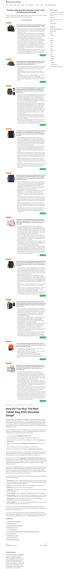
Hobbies (52, 56)
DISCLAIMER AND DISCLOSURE (50, 5)
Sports (51, 54)
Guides (22, 5)
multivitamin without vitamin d (57, 12)
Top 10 (26, 5)
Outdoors (53, 58)
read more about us (32, 515)
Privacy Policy (53, 31)
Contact (52, 35)
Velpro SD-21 (53, 17)
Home (7, 5)
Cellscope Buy (53, 23)
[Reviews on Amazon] (11, 270)
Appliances (52, 50)
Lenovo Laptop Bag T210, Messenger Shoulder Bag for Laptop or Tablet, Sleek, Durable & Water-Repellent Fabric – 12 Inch (30, 25)
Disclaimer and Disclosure (56, 29)
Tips (51, 52)
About (51, 33)
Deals (19, 5)
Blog (15, 5)
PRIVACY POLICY (54, 64)
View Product (42, 55)
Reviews (11, 5)
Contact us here (18, 515)
